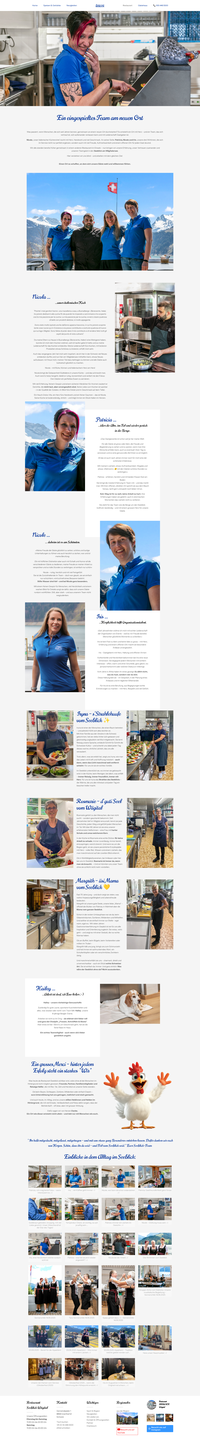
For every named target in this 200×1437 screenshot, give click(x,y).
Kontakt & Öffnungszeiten (98, 1420)
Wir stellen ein (93, 1417)
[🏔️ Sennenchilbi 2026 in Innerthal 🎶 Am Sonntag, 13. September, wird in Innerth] (151, 1418)
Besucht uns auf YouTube (125, 1431)
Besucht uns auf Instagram (158, 1428)
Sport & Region (93, 1411)
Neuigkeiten (92, 1414)
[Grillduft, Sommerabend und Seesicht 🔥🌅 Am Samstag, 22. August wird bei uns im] (169, 1418)
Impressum (92, 1426)
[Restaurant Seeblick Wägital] (100, 5)
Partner (90, 1423)
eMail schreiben (63, 1428)
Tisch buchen (62, 1422)
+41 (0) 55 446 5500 (65, 1425)
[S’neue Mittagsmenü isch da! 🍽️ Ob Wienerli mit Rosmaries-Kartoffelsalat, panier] (160, 1418)
